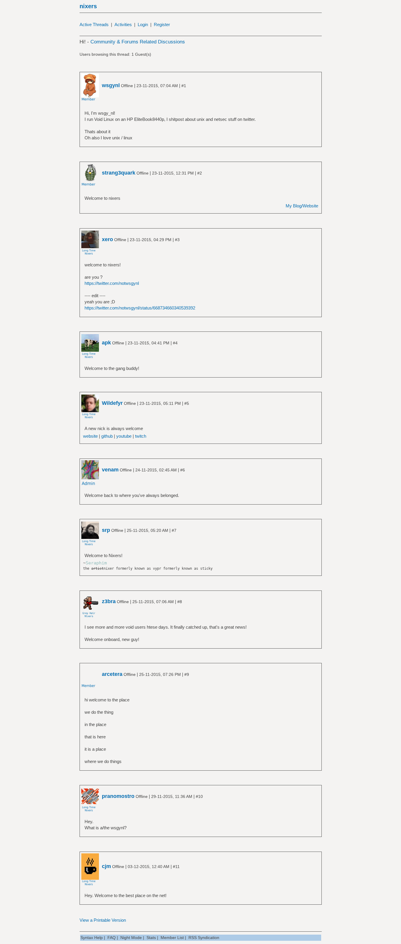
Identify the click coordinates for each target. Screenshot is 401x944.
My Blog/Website (302, 205)
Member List (172, 937)
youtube (124, 436)
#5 (186, 403)
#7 (174, 530)
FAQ (111, 937)
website (90, 436)
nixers (88, 6)
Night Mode (131, 937)
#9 (186, 674)
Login (143, 24)
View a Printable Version (103, 920)
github (107, 436)
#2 (199, 173)
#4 (175, 343)
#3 (177, 239)
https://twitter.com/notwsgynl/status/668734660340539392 (140, 307)
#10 (199, 796)
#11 (176, 866)
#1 (183, 85)
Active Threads (94, 24)
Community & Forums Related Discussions (137, 42)
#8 (179, 601)
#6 (182, 470)
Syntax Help (91, 937)
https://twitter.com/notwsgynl (112, 283)
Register (162, 24)
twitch (140, 436)
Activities (123, 24)
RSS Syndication (203, 937)
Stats (151, 937)
